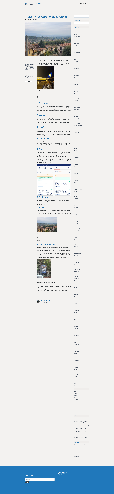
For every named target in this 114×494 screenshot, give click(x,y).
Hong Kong (78, 428)
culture (77, 420)
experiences (75, 425)
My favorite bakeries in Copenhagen (79, 453)
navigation (26, 68)
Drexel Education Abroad (33, 3)
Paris (85, 431)
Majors (43, 9)
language (85, 428)
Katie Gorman (29, 19)
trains (30, 68)
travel (86, 437)
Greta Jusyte (76, 395)
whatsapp (26, 69)
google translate (31, 67)
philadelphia (76, 433)
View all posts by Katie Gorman (46, 302)
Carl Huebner (76, 393)
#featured (75, 418)
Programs (31, 9)
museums (81, 431)
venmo (33, 68)
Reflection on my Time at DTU (78, 447)
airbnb (26, 64)
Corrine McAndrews (77, 399)
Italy (82, 428)
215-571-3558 (60, 474)
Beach (81, 418)
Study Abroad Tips (80, 437)
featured (80, 425)
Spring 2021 (80, 435)
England (85, 423)
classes (83, 418)
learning (75, 429)
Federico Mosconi (76, 401)
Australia (79, 418)
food (85, 425)
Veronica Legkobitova (77, 397)
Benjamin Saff (76, 405)
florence (83, 425)
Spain (77, 435)
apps (28, 64)
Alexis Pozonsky (76, 403)
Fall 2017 (78, 425)
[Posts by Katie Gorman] (26, 19)
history (75, 428)
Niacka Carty (76, 391)
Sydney (84, 437)
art (77, 418)
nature (83, 431)
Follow (27, 482)
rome (79, 433)
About (27, 9)
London (76, 431)
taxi (29, 68)
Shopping (84, 433)
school (81, 433)
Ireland (81, 428)
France (88, 425)
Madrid (79, 431)
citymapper (30, 64)
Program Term (37, 9)
